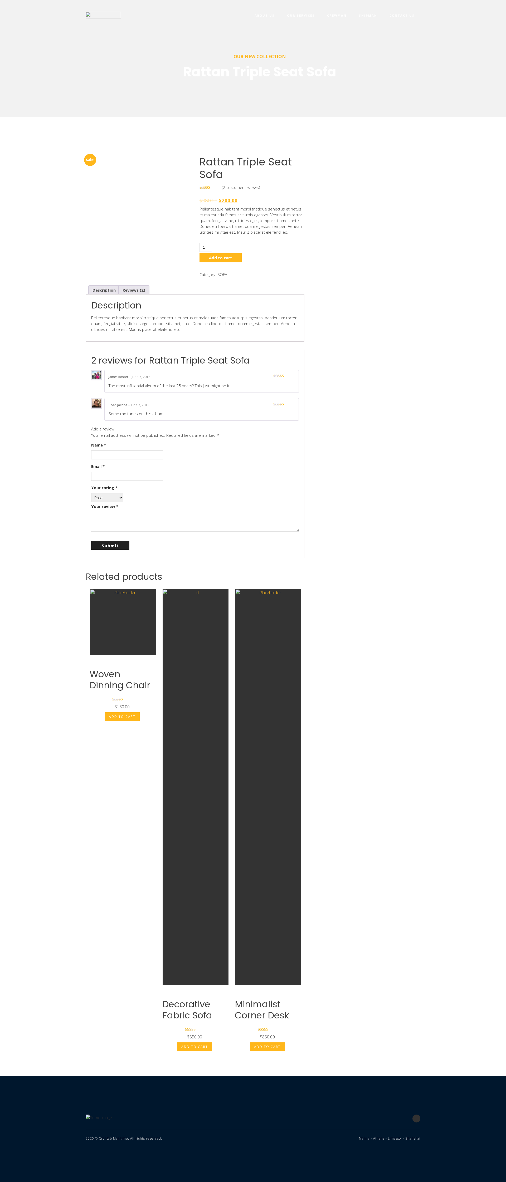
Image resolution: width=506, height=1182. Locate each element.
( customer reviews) (241, 187)
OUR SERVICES (301, 15)
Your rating (104, 487)
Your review (104, 506)
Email (98, 466)
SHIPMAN (368, 15)
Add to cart (220, 257)
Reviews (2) (134, 290)
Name (98, 445)
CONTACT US (402, 15)
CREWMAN (337, 15)
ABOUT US (265, 15)
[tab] (104, 290)
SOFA (222, 274)
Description (104, 290)
